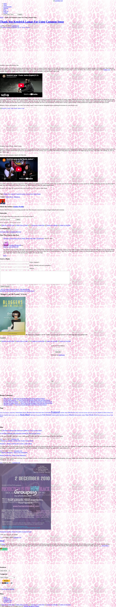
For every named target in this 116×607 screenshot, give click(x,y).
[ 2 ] (1, 26)
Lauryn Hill (94, 412)
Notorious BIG (39, 415)
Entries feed (6, 598)
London (6, 415)
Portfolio (5, 8)
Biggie (33, 412)
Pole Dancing (46, 415)
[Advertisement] (12, 369)
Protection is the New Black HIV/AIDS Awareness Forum (15, 531)
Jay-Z (76, 412)
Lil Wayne (108, 412)
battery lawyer (7, 398)
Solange (83, 415)
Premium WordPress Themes (31, 606)
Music (7, 197)
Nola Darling (33, 415)
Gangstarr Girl (15, 26)
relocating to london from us (11, 403)
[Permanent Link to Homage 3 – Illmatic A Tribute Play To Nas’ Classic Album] (16, 440)
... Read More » (105, 545)
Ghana (66, 412)
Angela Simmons (6, 412)
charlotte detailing (8, 404)
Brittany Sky (6, 194)
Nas (19, 415)
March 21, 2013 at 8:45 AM (10, 246)
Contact (5, 13)
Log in (5, 597)
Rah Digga (62, 415)
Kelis (82, 412)
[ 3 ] (1, 537)
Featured (55, 412)
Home (5, 3)
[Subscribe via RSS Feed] (7, 225)
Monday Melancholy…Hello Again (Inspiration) (13, 455)
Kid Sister (85, 412)
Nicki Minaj (25, 414)
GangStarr (62, 412)
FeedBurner (62, 355)
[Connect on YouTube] (64, 225)
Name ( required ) (34, 262)
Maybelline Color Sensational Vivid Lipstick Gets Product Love (17, 291)
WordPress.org (7, 601)
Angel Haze (12, 412)
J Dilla (80, 412)
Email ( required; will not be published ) (40, 265)
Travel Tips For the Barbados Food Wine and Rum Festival (29, 398)
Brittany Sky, (107, 69)
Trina (98, 415)
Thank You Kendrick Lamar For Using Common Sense (32, 21)
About (5, 5)
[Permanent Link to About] (2, 544)
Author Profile (18, 207)
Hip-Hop (73, 412)
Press (4, 9)
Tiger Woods (89, 415)
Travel (95, 415)
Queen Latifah (55, 415)
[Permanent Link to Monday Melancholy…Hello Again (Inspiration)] (13, 452)
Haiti (69, 412)
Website (32, 268)
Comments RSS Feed (15, 232)
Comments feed (7, 600)
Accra (1, 412)
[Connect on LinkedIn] (51, 225)
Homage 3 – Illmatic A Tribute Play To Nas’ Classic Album (16, 443)
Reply (5, 255)
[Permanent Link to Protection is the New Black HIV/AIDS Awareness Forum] (25, 529)
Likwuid (99, 412)
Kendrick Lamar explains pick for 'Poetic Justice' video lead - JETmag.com (23, 238)
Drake (42, 412)
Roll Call (5, 11)
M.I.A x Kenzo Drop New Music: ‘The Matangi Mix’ (15, 289)
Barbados (24, 412)
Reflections (17, 197)
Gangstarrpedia (7, 6)
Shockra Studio (78, 415)
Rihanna (71, 415)
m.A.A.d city (29, 194)
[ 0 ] (1, 439)
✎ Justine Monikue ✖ (14, 245)
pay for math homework (9, 400)
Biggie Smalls (38, 412)
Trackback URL (4, 232)
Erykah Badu (47, 412)
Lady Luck (90, 412)
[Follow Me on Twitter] (21, 225)
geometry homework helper (10, 401)
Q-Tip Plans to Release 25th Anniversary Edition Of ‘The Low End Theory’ (20, 433)
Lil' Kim (104, 412)
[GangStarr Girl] (58, 0)
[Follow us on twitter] (7, 557)
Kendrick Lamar (20, 194)
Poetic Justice (37, 194)
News (11, 197)
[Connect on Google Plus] (37, 225)
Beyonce (29, 412)
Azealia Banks (18, 412)
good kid (13, 194)
